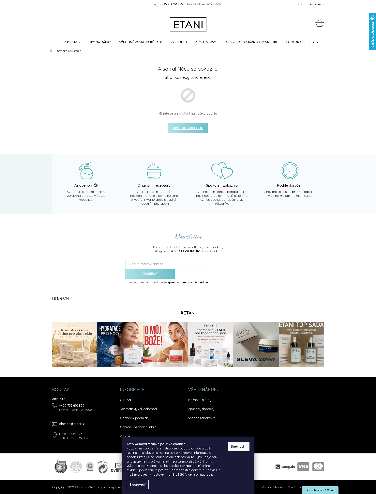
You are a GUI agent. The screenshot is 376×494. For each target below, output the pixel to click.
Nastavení (137, 484)
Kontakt (126, 436)
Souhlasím (239, 446)
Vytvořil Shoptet (273, 487)
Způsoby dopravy (201, 409)
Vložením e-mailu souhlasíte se (169, 282)
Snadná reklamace (202, 418)
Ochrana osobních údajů (138, 427)
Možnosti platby (199, 400)
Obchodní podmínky (135, 418)
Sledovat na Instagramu (188, 313)
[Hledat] (300, 5)
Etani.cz (80, 487)
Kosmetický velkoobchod (138, 409)
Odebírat (150, 274)
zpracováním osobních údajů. (188, 282)
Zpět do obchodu (188, 128)
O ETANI (125, 400)
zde (209, 474)
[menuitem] (69, 42)
